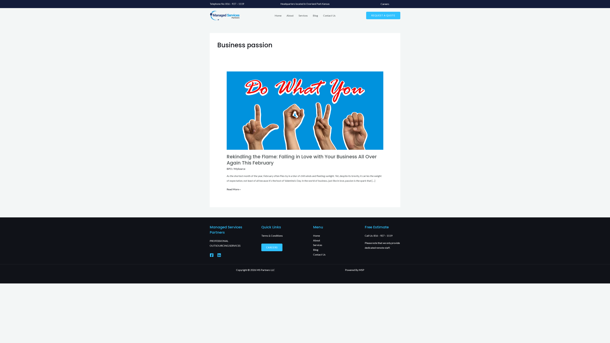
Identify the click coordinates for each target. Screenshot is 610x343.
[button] (383, 15)
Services (303, 15)
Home (278, 15)
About (290, 15)
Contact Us (329, 15)
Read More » (234, 189)
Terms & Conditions (272, 235)
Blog (315, 15)
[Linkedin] (219, 255)
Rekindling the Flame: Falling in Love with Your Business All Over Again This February (302, 159)
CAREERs (272, 247)
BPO (229, 168)
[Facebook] (212, 255)
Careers (385, 3)
